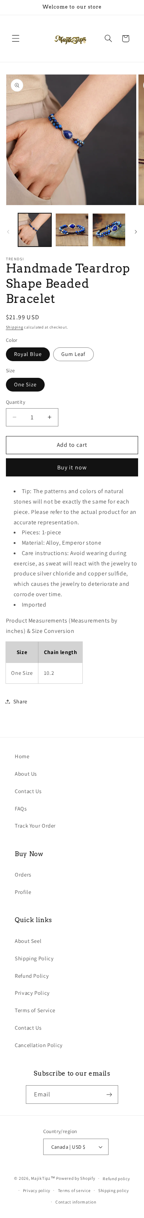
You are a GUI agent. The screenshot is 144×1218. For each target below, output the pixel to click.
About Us (26, 773)
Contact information (75, 1202)
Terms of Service (35, 1010)
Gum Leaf (73, 353)
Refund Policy (32, 975)
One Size (25, 384)
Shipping (14, 327)
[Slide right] (136, 232)
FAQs (21, 808)
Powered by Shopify (75, 1178)
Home (22, 756)
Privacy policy (36, 1190)
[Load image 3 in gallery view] (109, 230)
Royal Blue (28, 353)
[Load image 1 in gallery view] (34, 230)
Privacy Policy (32, 992)
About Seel (28, 940)
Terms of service (74, 1190)
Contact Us (28, 791)
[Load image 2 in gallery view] (72, 230)
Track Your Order (35, 825)
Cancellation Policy (39, 1045)
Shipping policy (113, 1190)
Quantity (15, 402)
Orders (23, 874)
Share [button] (20, 701)
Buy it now (72, 467)
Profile (23, 891)
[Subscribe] (109, 1094)
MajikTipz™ (43, 1178)
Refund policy (116, 1178)
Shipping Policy (34, 958)
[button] (15, 38)
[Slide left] (8, 232)
